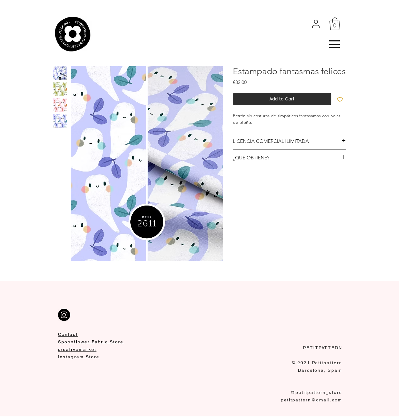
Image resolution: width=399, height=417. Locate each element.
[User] (316, 23)
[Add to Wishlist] (340, 99)
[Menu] (334, 44)
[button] (334, 23)
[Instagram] (64, 315)
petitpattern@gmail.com (311, 399)
